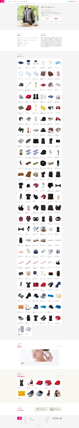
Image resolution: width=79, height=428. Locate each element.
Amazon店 (47, 420)
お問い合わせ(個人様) (32, 419)
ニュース (6, 1)
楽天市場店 (47, 421)
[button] (37, 16)
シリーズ (12, 1)
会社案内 (15, 1)
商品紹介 (9, 1)
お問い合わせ (25, 1)
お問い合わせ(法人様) (32, 420)
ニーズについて (18, 1)
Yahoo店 (46, 419)
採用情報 (22, 1)
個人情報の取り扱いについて (39, 425)
